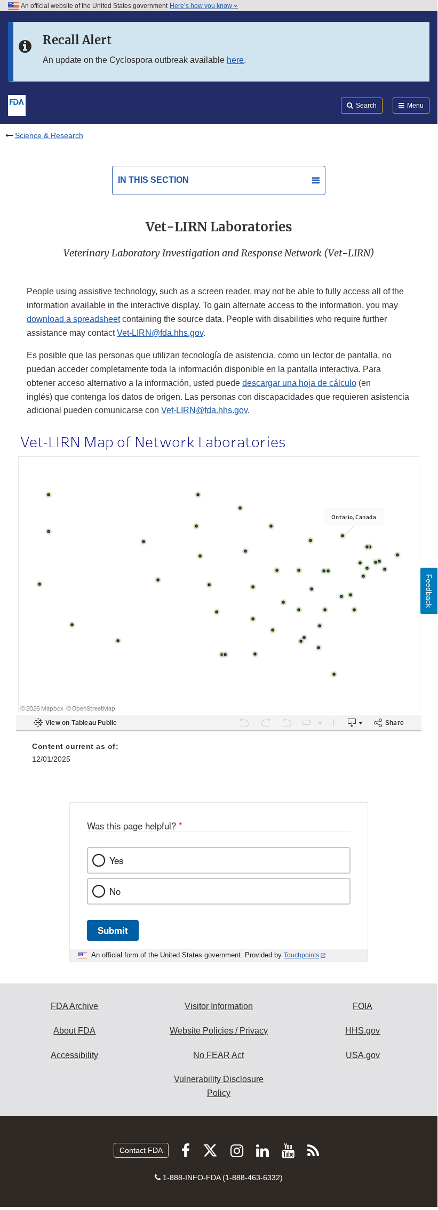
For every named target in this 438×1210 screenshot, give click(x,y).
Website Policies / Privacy (219, 1030)
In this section (153, 179)
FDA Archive (74, 1006)
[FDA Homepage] (17, 104)
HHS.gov (362, 1030)
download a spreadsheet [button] (73, 319)
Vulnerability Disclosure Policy (219, 1086)
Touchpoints (301, 955)
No (115, 891)
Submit (113, 930)
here (235, 59)
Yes (116, 860)
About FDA (74, 1030)
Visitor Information (219, 1006)
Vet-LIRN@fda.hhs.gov (160, 332)
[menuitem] (219, 756)
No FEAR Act (218, 1055)
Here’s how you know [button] (202, 6)
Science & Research (49, 135)
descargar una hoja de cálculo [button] (299, 383)
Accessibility (74, 1055)
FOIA (362, 1006)
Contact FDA (141, 1150)
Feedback (429, 591)
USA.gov (363, 1055)
